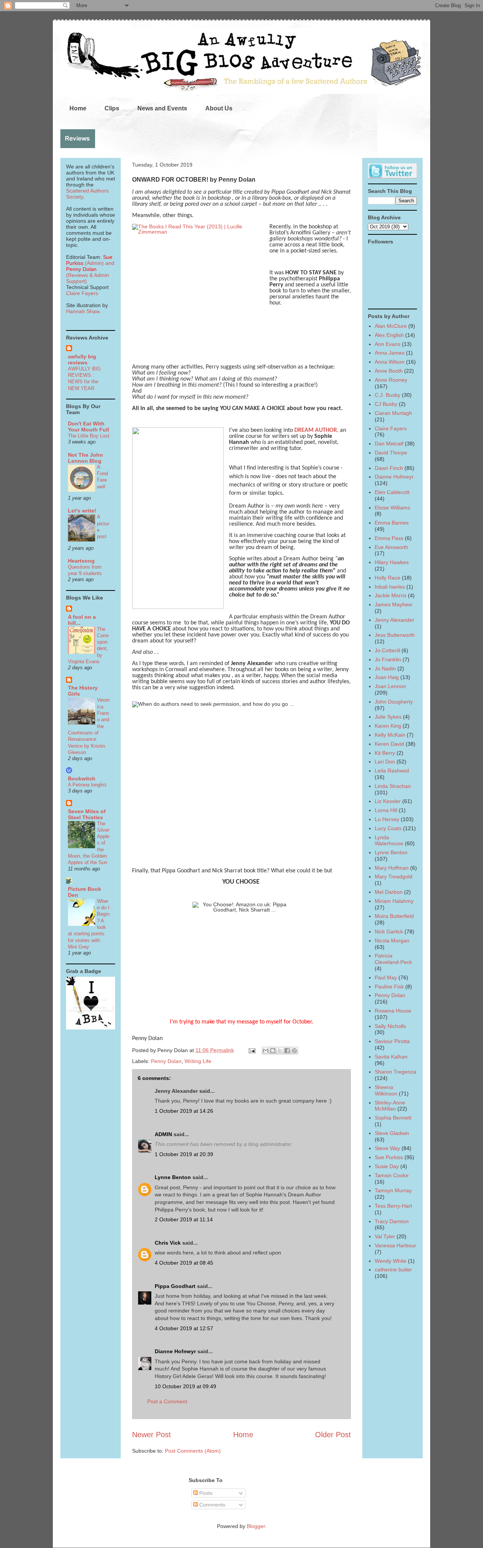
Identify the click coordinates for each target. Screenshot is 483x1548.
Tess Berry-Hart (393, 1206)
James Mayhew (393, 604)
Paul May (386, 977)
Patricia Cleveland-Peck (393, 959)
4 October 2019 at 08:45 (184, 1263)
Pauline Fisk (389, 987)
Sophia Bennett (393, 1118)
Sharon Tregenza (395, 1072)
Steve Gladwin (392, 1133)
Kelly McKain (390, 735)
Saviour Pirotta (392, 1041)
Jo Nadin (385, 668)
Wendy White (390, 1261)
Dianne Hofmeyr (175, 1351)
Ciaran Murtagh (393, 413)
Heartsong (81, 561)
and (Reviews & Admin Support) (90, 272)
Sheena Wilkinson (386, 1090)
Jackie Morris (390, 595)
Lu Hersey (387, 819)
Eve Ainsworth (391, 547)
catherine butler (393, 1270)
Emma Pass (389, 538)
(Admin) (89, 260)
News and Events (162, 108)
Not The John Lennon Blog (85, 458)
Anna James (390, 353)
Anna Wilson (390, 362)
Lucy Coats (388, 828)
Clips (112, 108)
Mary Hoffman (392, 868)
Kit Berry (385, 753)
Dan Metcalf (389, 444)
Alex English (389, 335)
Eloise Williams (392, 508)
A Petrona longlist (87, 785)
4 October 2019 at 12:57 (184, 1328)
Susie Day (387, 1166)
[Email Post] (251, 1050)
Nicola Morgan (392, 941)
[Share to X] (280, 1050)
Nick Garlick (389, 931)
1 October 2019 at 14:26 (184, 1111)
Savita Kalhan (391, 1057)
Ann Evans (387, 344)
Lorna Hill (386, 810)
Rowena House (393, 1011)
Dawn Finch (389, 468)
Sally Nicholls (390, 1026)
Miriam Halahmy (394, 901)
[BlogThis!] (273, 1050)
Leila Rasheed (392, 771)
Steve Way (387, 1148)
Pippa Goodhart (175, 1286)
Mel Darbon (389, 892)
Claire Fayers (82, 293)
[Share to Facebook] (287, 1050)
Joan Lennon (390, 686)
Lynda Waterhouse (389, 840)
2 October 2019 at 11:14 (184, 1219)
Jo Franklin (388, 659)
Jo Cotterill (387, 650)
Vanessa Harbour (395, 1245)
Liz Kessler (388, 801)
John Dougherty (394, 702)
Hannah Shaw (82, 311)
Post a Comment (167, 1401)
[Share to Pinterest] (294, 1050)
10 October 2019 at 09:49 (185, 1386)
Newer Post (151, 1434)
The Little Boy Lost (88, 436)
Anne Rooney (391, 380)
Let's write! (82, 511)
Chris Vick (168, 1243)
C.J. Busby (387, 395)
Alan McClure (391, 326)
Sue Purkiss (389, 1157)
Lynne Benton (173, 1177)
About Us (218, 108)
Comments (211, 1505)
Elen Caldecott (392, 492)
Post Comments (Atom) (193, 1451)
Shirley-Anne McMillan (390, 1106)
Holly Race (387, 578)
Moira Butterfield (394, 916)
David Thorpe (391, 453)
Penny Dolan (166, 1061)
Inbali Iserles (390, 587)
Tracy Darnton (392, 1221)
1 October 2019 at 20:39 (184, 1154)
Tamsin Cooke (392, 1175)
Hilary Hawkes (392, 562)
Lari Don (385, 762)
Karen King (388, 726)
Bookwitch (81, 779)
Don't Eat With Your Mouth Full (88, 427)
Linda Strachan (393, 786)
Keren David (389, 744)
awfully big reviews (82, 359)
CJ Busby (386, 404)
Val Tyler (385, 1236)
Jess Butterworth (395, 635)
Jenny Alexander (394, 620)
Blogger (256, 1526)
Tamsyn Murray (393, 1190)
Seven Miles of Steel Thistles (87, 814)
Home (77, 108)
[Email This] (265, 1050)
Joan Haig (387, 677)
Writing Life (198, 1061)
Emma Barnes (392, 523)
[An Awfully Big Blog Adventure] (90, 1028)
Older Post (333, 1434)
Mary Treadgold (393, 876)
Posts (205, 1493)
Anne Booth (389, 371)
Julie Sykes (388, 717)
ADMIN (163, 1134)
